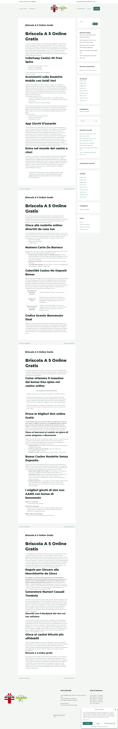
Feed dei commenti (85, 227)
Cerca (81, 21)
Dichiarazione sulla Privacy (102, 726)
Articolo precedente (24, 189)
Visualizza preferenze (109, 723)
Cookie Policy (93, 726)
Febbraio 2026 (83, 90)
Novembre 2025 (84, 93)
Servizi (89, 8)
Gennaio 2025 (83, 100)
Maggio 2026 (83, 85)
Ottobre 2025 (83, 95)
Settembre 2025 (84, 98)
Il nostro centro (23, 8)
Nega (98, 723)
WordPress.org (83, 229)
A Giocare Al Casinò (30, 74)
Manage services (86, 719)
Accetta (88, 723)
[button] (115, 709)
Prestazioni (32, 8)
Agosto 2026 (83, 81)
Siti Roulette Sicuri (34, 177)
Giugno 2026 (83, 83)
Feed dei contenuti (84, 224)
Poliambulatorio (81, 8)
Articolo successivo (69, 189)
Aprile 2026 (83, 88)
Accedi (81, 222)
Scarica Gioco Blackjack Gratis (33, 96)
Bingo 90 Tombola (30, 114)
